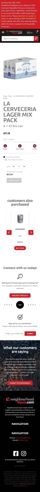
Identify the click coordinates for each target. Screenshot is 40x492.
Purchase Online (13, 157)
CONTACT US (23, 440)
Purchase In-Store (15, 160)
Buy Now (20, 248)
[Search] (36, 38)
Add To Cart (14, 180)
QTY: (9, 167)
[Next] (30, 232)
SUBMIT (30, 334)
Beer (10, 96)
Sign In (30, 33)
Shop (5, 96)
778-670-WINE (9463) (23, 438)
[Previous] (9, 232)
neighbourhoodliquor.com (27, 484)
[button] (3, 32)
